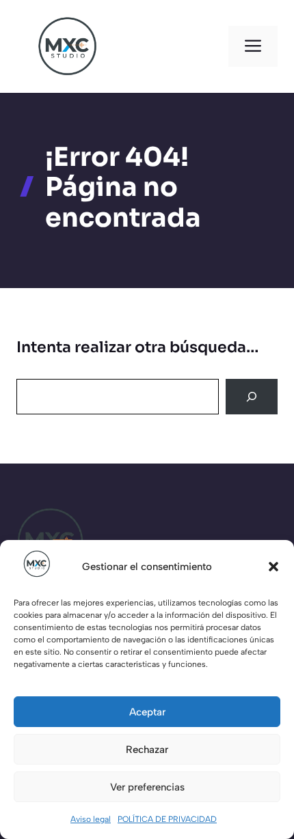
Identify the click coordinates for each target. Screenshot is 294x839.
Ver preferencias (147, 787)
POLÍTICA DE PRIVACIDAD (167, 819)
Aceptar (147, 712)
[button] (273, 566)
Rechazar (147, 749)
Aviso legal (90, 819)
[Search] (252, 396)
